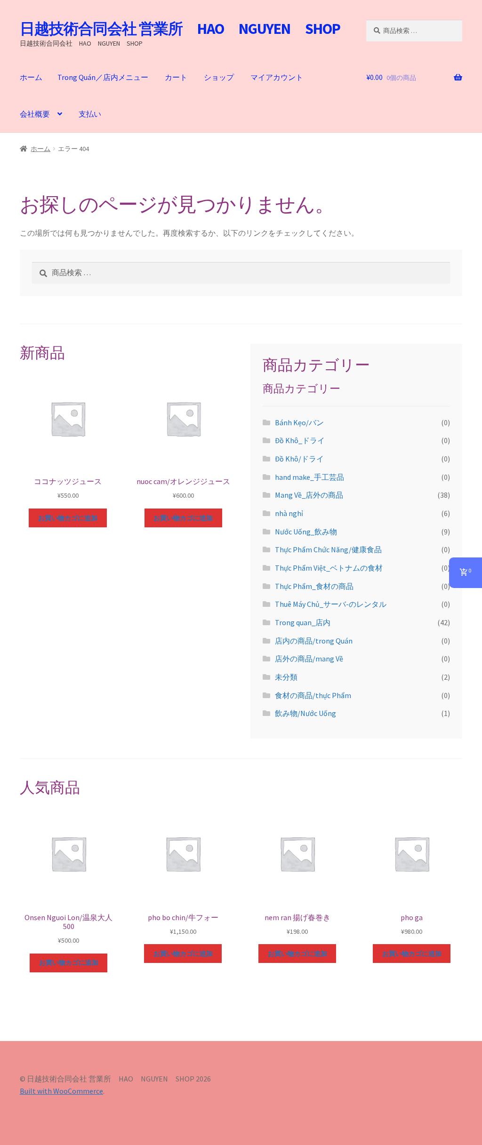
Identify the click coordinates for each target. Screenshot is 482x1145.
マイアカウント (276, 77)
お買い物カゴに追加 (67, 518)
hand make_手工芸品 (309, 477)
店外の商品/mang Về (309, 658)
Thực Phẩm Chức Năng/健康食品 (328, 549)
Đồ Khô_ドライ (300, 440)
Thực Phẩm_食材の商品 (314, 586)
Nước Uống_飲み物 (306, 531)
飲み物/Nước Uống (305, 713)
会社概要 (35, 114)
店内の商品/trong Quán (314, 640)
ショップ (219, 77)
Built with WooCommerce (61, 1091)
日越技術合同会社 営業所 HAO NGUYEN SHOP (180, 28)
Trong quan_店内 (302, 622)
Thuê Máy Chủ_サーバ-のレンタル (330, 604)
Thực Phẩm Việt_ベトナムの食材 (329, 567)
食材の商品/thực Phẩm (313, 695)
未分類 (286, 677)
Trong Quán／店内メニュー (102, 77)
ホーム (31, 77)
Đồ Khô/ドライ (299, 458)
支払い (90, 114)
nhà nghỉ (289, 513)
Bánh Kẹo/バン (299, 422)
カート (176, 77)
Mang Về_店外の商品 (309, 495)
